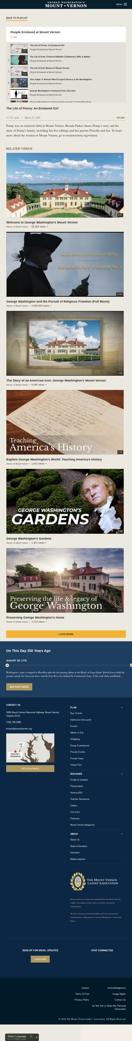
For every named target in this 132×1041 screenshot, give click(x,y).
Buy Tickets (76, 713)
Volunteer (75, 852)
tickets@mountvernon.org (19, 728)
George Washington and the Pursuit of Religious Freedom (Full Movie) (57, 301)
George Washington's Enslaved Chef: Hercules (53, 91)
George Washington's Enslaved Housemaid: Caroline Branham (60, 102)
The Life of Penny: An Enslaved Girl (47, 45)
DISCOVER (76, 774)
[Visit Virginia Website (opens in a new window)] (33, 992)
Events (73, 726)
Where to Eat (76, 732)
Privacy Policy (82, 1000)
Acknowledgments (117, 988)
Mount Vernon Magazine (82, 825)
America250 (76, 792)
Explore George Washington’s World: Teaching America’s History (54, 459)
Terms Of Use (82, 994)
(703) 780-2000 (13, 722)
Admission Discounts (80, 719)
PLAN (73, 707)
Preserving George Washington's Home (35, 617)
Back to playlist (17, 18)
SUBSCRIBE (40, 959)
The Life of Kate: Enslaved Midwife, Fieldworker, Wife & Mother (60, 57)
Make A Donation (78, 846)
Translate (23, 1039)
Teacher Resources (80, 799)
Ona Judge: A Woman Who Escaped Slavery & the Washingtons (61, 79)
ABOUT (74, 834)
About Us (75, 839)
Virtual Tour (76, 765)
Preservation (76, 786)
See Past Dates (19, 687)
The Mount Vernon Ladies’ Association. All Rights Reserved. (96, 1019)
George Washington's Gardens (28, 538)
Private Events (77, 752)
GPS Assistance (30, 769)
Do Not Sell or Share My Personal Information (109, 1008)
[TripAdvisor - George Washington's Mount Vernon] (14, 992)
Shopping (75, 739)
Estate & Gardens (79, 780)
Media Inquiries (77, 859)
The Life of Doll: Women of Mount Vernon (49, 68)
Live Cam (75, 812)
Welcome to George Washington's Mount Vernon (42, 222)
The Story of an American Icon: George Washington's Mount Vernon (56, 380)
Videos (73, 805)
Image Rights (119, 994)
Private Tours (77, 758)
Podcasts (75, 818)
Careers (85, 988)
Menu (119, 4)
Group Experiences (79, 745)
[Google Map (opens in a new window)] (30, 748)
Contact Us (120, 1000)
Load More (66, 634)
